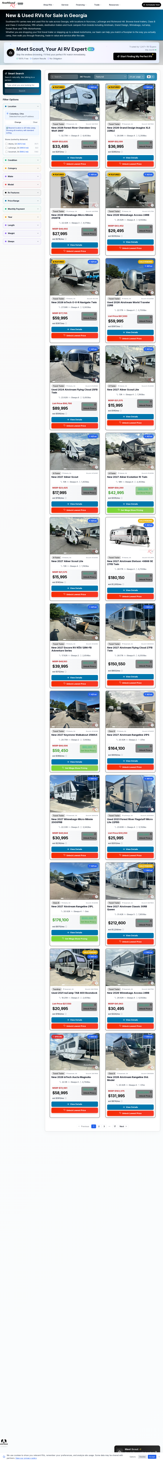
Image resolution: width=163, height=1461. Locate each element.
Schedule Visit (153, 5)
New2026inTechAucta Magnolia (71, 1077)
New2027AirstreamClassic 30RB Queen (127, 908)
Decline (142, 1457)
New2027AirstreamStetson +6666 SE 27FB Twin (130, 563)
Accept (152, 1457)
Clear (35, 122)
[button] (81, 52)
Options (133, 1457)
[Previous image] (53, 102)
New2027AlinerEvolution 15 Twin (127, 477)
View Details (76, 158)
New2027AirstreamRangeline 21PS (128, 734)
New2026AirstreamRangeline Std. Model (128, 1079)
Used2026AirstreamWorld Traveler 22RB (128, 304)
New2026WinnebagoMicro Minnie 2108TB (72, 216)
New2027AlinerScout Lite (123, 389)
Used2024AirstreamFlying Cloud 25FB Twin (74, 391)
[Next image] (96, 102)
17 (115, 1126)
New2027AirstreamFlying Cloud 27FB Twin (129, 649)
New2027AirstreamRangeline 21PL (72, 906)
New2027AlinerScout (64, 477)
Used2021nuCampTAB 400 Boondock (74, 992)
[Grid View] (149, 76)
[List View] (152, 76)
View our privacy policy (26, 1458)
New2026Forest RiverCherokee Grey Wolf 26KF (73, 129)
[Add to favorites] (96, 118)
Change (18, 122)
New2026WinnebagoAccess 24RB (128, 215)
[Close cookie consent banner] (159, 1457)
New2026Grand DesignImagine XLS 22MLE (128, 129)
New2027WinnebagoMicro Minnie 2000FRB (72, 821)
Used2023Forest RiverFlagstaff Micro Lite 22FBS (130, 821)
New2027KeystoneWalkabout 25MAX (74, 734)
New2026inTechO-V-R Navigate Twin (74, 302)
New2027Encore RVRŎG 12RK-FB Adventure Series (71, 649)
